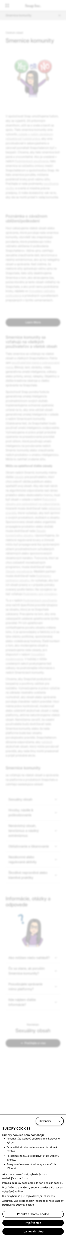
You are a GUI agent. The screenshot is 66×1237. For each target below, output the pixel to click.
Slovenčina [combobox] (45, 1120)
